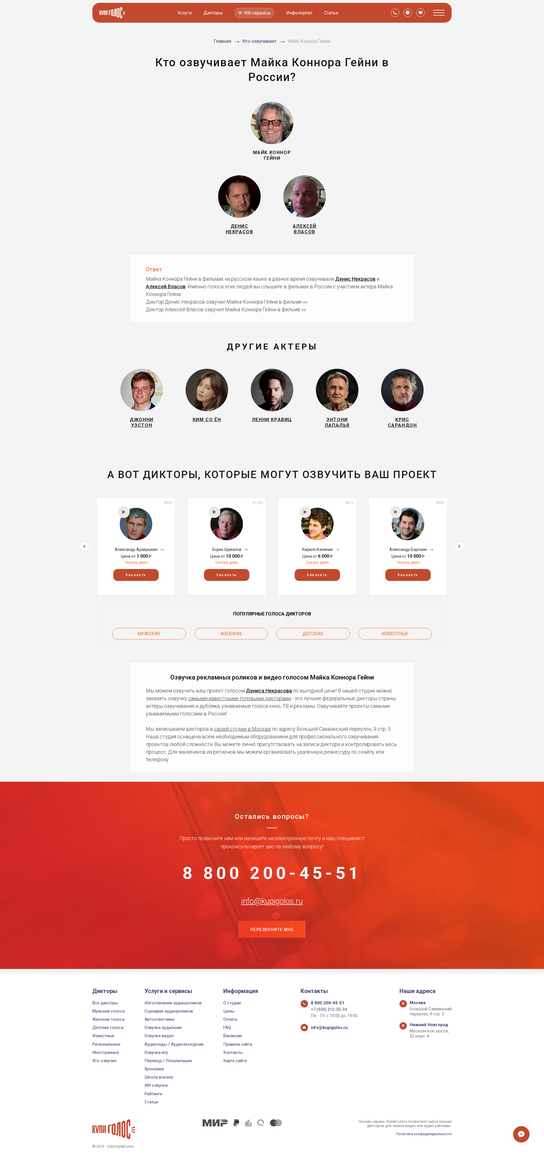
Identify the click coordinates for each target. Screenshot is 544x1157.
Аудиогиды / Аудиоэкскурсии (173, 1044)
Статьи (331, 13)
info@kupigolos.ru (272, 901)
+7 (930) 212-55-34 (329, 1009)
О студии (232, 1002)
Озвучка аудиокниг (163, 1027)
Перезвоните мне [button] (272, 929)
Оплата (230, 1019)
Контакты (233, 1052)
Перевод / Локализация (168, 1060)
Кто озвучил (104, 1060)
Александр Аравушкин (136, 549)
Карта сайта (235, 1060)
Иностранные (105, 1052)
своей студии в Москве (242, 729)
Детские (313, 633)
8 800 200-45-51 (272, 873)
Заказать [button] (136, 575)
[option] (136, 546)
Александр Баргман (408, 549)
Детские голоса (108, 1027)
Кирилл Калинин (317, 549)
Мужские (148, 633)
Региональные (106, 1044)
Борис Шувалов (226, 549)
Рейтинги (153, 1093)
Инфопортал (299, 13)
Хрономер (154, 1068)
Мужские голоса (108, 1011)
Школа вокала (158, 1077)
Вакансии (232, 1035)
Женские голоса (108, 1019)
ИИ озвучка (156, 1085)
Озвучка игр (156, 1052)
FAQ (227, 1027)
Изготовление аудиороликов (173, 1002)
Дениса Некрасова (269, 691)
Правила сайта (237, 1044)
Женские (231, 633)
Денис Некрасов (355, 279)
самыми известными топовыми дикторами (239, 698)
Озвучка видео (159, 1035)
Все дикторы (105, 1002)
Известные (395, 633)
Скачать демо (136, 562)
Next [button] (459, 546)
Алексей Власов (166, 286)
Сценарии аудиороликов (168, 1011)
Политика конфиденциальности (424, 1134)
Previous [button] (84, 546)
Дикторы (213, 13)
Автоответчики (159, 1019)
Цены (228, 1011)
